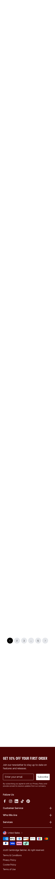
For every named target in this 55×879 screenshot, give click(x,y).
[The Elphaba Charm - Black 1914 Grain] (14, 396)
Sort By (46, 51)
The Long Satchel (13, 457)
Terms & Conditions (12, 855)
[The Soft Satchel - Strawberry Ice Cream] (40, 117)
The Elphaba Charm (13, 415)
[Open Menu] (6, 6)
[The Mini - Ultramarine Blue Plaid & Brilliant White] (40, 566)
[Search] (10, 6)
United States (14, 833)
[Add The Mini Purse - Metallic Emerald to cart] (30, 62)
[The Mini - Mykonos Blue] (40, 268)
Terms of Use (9, 869)
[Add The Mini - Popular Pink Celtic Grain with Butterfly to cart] (5, 255)
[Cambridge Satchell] (27, 7)
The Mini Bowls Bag (13, 180)
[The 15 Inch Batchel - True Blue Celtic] (14, 608)
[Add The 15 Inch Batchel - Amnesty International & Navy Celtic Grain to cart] (30, 148)
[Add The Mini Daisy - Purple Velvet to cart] (5, 553)
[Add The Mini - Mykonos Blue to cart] (30, 255)
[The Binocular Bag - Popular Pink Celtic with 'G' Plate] (14, 75)
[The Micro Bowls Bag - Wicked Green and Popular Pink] (14, 480)
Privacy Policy (9, 860)
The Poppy (34, 329)
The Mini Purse (36, 94)
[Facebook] (4, 801)
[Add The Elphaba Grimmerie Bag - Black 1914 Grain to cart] (5, 104)
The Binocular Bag (13, 94)
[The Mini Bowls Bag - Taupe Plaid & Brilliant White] (14, 162)
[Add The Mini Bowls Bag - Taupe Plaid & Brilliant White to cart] (5, 148)
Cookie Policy (9, 865)
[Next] (50, 44)
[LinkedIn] (16, 801)
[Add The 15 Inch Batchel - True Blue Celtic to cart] (5, 594)
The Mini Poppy (37, 457)
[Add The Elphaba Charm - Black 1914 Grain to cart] (5, 383)
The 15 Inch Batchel (39, 180)
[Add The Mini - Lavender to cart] (30, 466)
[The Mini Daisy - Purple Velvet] (14, 566)
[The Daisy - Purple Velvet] (40, 355)
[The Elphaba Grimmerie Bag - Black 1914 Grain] (14, 117)
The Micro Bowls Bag (14, 498)
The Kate (8, 373)
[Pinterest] (28, 801)
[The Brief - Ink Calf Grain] (40, 396)
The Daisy (34, 373)
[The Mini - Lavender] (40, 480)
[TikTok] (22, 801)
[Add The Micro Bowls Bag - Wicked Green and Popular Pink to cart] (5, 466)
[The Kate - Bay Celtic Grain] (14, 355)
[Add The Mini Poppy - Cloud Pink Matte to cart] (30, 425)
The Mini (8, 287)
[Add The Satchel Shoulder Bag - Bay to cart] (5, 508)
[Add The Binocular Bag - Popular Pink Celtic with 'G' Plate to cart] (5, 62)
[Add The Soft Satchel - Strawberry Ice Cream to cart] (30, 104)
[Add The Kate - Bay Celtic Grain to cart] (5, 341)
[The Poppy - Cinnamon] (40, 310)
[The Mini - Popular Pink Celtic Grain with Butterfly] (14, 268)
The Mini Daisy (11, 585)
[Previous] (4, 44)
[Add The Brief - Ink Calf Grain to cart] (30, 383)
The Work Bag (36, 540)
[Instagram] (10, 801)
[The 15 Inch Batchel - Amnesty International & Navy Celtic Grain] (40, 162)
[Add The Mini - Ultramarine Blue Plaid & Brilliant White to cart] (30, 553)
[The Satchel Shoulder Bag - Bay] (14, 521)
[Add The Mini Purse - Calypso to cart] (30, 594)
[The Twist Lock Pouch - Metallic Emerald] (14, 310)
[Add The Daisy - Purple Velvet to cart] (30, 341)
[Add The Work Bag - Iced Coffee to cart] (30, 508)
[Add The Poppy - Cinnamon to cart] (30, 296)
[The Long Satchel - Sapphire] (14, 438)
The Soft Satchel (37, 136)
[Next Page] (45, 641)
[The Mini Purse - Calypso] (40, 608)
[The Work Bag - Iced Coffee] (40, 521)
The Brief (34, 415)
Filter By (31, 51)
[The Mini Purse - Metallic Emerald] (40, 75)
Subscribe (43, 776)
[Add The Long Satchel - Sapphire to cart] (5, 425)
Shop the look (27, 242)
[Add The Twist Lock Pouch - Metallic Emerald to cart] (5, 296)
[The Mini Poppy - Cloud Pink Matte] (40, 438)
